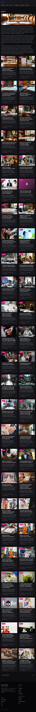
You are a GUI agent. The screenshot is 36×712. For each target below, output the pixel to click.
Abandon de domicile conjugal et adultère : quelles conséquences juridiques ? (8, 512)
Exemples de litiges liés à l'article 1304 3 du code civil (8, 118)
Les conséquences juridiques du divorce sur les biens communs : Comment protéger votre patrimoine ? (26, 486)
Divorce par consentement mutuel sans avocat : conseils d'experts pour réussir (26, 119)
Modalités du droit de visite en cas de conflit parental (8, 412)
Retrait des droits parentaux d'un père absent (8, 536)
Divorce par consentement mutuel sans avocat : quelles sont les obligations (8, 69)
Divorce (27, 5)
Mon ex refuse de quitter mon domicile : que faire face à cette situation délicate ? (26, 611)
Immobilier (22, 5)
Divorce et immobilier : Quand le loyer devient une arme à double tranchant (7, 560)
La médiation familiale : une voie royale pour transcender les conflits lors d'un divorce (8, 388)
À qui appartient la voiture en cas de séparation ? (25, 364)
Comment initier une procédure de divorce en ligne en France (26, 168)
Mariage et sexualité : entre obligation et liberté (7, 485)
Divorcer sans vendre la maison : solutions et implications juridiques (7, 315)
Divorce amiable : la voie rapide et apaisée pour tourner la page (26, 266)
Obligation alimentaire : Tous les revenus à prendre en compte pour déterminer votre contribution (8, 585)
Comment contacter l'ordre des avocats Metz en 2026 (25, 191)
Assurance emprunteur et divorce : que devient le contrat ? (9, 462)
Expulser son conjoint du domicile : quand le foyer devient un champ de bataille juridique (9, 662)
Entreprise (17, 5)
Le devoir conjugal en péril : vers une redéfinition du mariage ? (26, 462)
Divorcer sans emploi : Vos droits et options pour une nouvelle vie (26, 559)
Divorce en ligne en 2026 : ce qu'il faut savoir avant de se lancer (9, 143)
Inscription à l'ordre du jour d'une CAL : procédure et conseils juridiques (7, 217)
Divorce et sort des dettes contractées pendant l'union (26, 314)
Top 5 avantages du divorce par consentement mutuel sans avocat (25, 94)
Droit (10, 5)
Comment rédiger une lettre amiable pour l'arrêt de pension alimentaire (25, 339)
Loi (13, 5)
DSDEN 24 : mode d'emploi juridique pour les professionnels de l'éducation (26, 217)
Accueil (2, 9)
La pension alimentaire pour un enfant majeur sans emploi (26, 511)
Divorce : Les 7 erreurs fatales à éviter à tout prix (25, 536)
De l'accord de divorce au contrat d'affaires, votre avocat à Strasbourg (7, 192)
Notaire (20, 691)
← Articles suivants (5, 675)
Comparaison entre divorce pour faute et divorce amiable (26, 69)
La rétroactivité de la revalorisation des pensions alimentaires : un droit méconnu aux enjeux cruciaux (26, 636)
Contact (20, 699)
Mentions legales (22, 701)
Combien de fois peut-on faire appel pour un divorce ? (8, 364)
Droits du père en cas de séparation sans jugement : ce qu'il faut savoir (25, 290)
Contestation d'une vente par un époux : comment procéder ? (9, 266)
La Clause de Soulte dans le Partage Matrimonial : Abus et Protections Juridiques (25, 437)
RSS (19, 703)
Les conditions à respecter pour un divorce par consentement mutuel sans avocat (9, 94)
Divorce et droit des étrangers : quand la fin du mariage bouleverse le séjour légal (26, 413)
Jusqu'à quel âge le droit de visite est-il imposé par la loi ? (26, 387)
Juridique (3, 5)
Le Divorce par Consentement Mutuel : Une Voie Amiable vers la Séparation (8, 437)
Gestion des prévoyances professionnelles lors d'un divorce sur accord (25, 242)
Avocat (20, 690)
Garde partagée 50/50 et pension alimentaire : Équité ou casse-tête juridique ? (8, 636)
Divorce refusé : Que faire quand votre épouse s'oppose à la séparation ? (7, 611)
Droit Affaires (3, 699)
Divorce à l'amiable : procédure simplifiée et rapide (8, 168)
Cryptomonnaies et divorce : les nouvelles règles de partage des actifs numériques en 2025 (8, 339)
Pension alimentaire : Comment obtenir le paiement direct (8, 289)
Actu (7, 5)
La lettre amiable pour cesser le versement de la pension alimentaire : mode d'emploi (26, 585)
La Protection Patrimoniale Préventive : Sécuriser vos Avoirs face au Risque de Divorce (9, 242)
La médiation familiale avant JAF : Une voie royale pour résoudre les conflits (25, 662)
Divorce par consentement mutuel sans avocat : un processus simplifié (25, 144)
